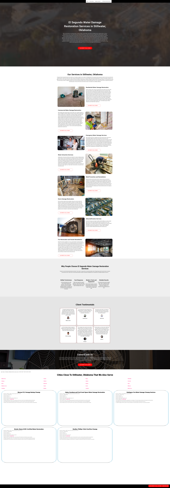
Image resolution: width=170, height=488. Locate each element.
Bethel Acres (130, 388)
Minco (2, 383)
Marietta (45, 388)
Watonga (3, 381)
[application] (100, 1)
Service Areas (92, 1)
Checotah (129, 381)
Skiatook (45, 381)
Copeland (87, 388)
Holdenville (129, 378)
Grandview (3, 388)
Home (87, 1)
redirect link (12, 399)
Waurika (87, 383)
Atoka (129, 383)
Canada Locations (97, 1)
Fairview (45, 378)
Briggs (87, 378)
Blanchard (45, 383)
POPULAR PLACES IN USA (106, 1)
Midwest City (4, 378)
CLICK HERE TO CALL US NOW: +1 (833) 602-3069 (158, 485)
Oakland (87, 381)
